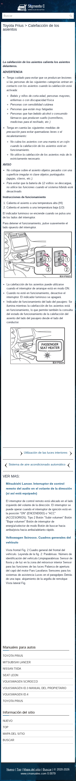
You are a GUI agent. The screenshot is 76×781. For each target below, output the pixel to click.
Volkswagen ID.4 (15, 694)
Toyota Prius (13, 655)
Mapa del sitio (14, 733)
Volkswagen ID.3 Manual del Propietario (34, 688)
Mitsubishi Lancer (17, 662)
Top (5, 727)
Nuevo (7, 720)
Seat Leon (10, 675)
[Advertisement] (38, 45)
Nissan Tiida (12, 668)
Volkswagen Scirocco (20, 681)
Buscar (8, 740)
